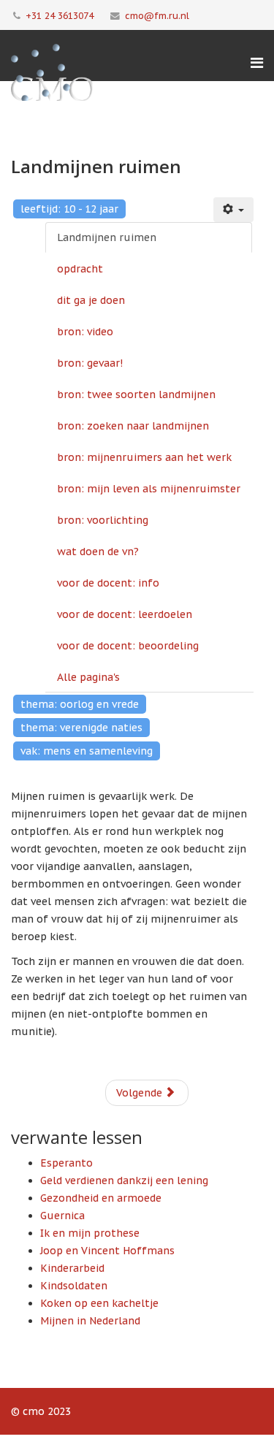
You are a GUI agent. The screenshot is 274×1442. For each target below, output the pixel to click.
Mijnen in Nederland (90, 1320)
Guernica (62, 1215)
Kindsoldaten (73, 1285)
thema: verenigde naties (81, 727)
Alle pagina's (88, 677)
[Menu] (257, 63)
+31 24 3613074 (60, 15)
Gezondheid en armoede (100, 1198)
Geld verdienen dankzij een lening (124, 1180)
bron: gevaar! (90, 363)
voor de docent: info (108, 583)
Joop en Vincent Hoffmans (107, 1250)
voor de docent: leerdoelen (124, 614)
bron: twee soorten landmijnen (136, 394)
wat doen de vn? (98, 551)
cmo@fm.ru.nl (157, 15)
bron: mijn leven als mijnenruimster (148, 488)
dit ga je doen (91, 300)
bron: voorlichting (102, 520)
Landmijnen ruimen (106, 237)
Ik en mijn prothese (90, 1233)
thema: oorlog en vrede (79, 704)
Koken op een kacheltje (99, 1303)
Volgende (140, 1092)
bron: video (85, 331)
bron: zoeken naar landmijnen (133, 425)
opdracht (80, 268)
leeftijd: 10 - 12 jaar (69, 208)
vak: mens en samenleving (86, 751)
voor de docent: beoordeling (128, 645)
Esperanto (66, 1163)
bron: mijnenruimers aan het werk (144, 457)
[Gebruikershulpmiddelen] (233, 209)
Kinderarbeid (72, 1268)
